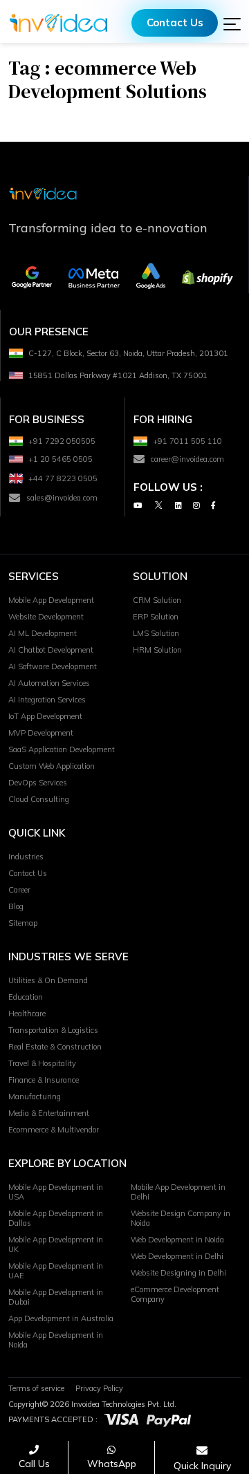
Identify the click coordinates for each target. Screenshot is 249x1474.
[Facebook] (213, 505)
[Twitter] (158, 505)
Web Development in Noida (177, 1239)
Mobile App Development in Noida (55, 1340)
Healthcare (27, 1013)
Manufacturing (34, 1096)
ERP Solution (155, 617)
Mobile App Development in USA (55, 1192)
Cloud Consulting (38, 799)
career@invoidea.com (187, 459)
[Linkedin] (178, 505)
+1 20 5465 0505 (60, 459)
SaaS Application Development (61, 749)
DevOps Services (37, 782)
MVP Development (40, 733)
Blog (16, 906)
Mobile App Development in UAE (55, 1270)
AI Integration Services (47, 700)
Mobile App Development (51, 600)
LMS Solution (156, 633)
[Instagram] (196, 505)
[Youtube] (137, 505)
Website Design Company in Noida (180, 1218)
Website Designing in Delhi (178, 1273)
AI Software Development (52, 666)
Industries (26, 856)
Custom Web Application (51, 766)
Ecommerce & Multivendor (53, 1130)
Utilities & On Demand (48, 980)
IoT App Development (45, 716)
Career (19, 890)
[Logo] (58, 22)
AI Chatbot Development (50, 650)
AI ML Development (42, 633)
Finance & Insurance (43, 1080)
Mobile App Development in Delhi (178, 1192)
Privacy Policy (99, 1388)
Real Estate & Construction (55, 1047)
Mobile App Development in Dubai (55, 1297)
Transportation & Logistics (53, 1030)
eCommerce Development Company (175, 1294)
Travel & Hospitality (42, 1063)
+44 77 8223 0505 (63, 478)
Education (25, 997)
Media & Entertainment (48, 1113)
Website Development (46, 617)
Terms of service (36, 1388)
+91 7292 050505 (61, 441)
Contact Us (175, 22)
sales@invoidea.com (62, 498)
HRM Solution (157, 650)
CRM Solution (157, 600)
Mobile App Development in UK (55, 1244)
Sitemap (22, 923)
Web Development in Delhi (177, 1256)
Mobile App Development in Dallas (55, 1218)
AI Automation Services (49, 683)
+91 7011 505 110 (187, 441)
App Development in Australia (60, 1318)
